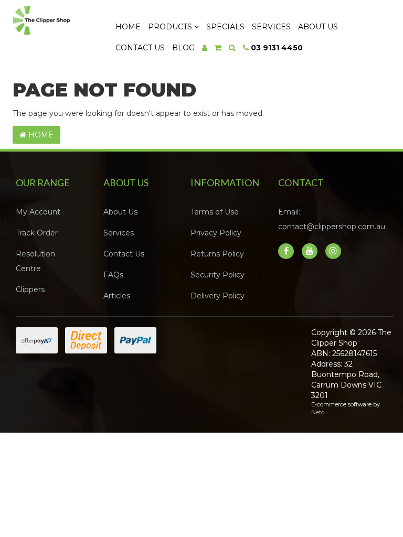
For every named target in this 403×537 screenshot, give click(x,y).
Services (271, 26)
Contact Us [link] (123, 254)
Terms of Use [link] (214, 212)
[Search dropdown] (232, 47)
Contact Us (140, 47)
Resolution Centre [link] (35, 261)
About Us (318, 26)
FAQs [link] (113, 275)
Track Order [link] (37, 233)
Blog (183, 47)
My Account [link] (38, 212)
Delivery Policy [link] (217, 295)
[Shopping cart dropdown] (218, 47)
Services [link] (118, 233)
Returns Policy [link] (217, 254)
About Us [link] (120, 212)
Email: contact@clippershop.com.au (331, 219)
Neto (317, 412)
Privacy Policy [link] (215, 233)
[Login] (204, 47)
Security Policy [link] (217, 275)
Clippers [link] (30, 289)
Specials (225, 26)
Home (128, 26)
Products (171, 26)
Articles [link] (116, 295)
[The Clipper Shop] (54, 17)
